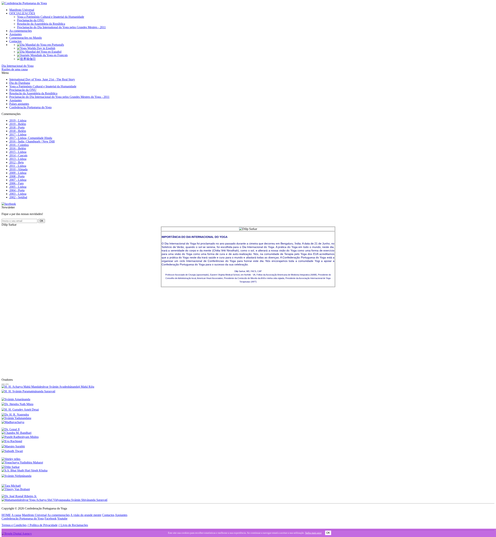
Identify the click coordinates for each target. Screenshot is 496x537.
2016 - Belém (17, 148)
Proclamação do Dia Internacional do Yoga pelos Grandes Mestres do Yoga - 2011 (59, 96)
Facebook (51, 518)
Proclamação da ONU (30, 20)
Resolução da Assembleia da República (41, 23)
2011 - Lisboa (17, 165)
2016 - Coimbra (19, 145)
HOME (6, 515)
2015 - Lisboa (17, 152)
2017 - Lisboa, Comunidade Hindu (30, 138)
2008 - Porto (17, 176)
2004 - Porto (17, 190)
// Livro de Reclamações (73, 525)
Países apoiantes (19, 103)
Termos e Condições (14, 525)
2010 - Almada (18, 169)
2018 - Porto (17, 127)
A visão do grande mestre (85, 515)
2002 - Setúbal (18, 197)
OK (328, 532)
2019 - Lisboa (17, 120)
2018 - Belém (17, 131)
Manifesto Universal (21, 9)
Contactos (15, 41)
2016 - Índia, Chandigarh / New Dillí (32, 141)
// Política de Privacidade (42, 525)
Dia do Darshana (19, 83)
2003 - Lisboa (17, 193)
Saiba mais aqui (313, 532)
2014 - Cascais (18, 155)
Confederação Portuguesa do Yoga (30, 107)
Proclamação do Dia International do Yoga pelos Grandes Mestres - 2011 (61, 27)
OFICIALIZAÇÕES (22, 13)
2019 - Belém (17, 124)
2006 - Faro (16, 183)
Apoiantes (15, 34)
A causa (16, 515)
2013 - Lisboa (17, 159)
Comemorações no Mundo (25, 37)
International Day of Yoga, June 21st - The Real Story (42, 79)
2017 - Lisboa (17, 134)
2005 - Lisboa (17, 186)
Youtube (62, 518)
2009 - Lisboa (17, 172)
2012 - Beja (16, 162)
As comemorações (20, 30)
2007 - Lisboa (17, 179)
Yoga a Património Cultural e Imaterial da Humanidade (50, 16)
